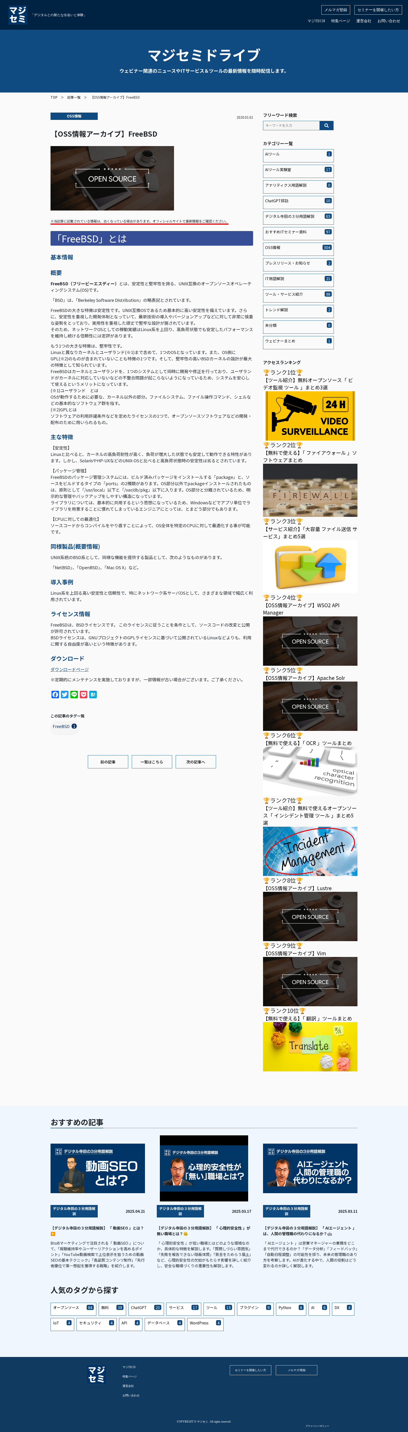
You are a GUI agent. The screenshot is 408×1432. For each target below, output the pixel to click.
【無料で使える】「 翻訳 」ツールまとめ (307, 1018)
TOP (54, 97)
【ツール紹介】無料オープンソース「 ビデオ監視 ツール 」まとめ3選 (308, 383)
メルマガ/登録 (297, 1370)
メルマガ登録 (335, 10)
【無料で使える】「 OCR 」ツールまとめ (307, 742)
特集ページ (340, 21)
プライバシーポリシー (317, 1426)
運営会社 (363, 21)
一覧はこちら (151, 762)
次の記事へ (195, 762)
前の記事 (107, 762)
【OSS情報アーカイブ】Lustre (297, 888)
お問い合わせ (389, 21)
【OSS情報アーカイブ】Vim (294, 953)
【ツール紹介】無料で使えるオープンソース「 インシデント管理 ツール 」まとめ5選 (310, 815)
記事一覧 (74, 97)
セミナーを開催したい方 (378, 10)
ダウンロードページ (70, 669)
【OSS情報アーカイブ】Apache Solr (304, 677)
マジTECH (316, 21)
